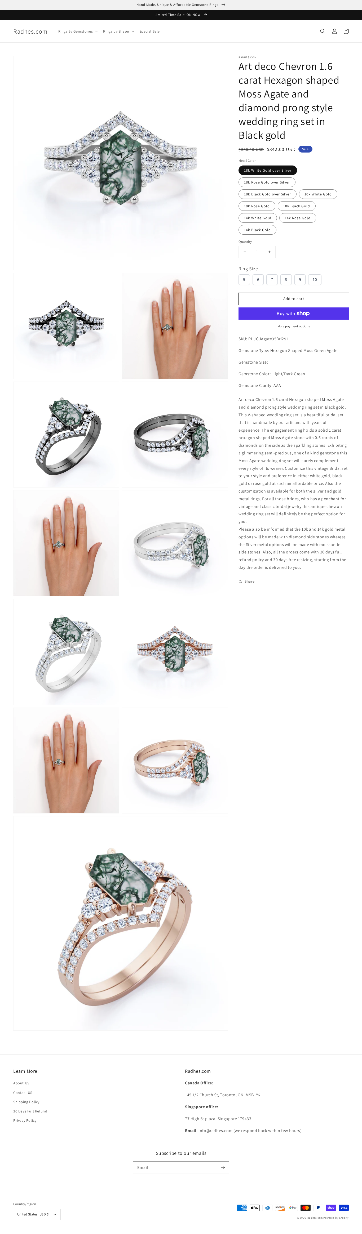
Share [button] (249, 581)
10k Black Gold (296, 206)
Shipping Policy (26, 1101)
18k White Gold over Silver (268, 170)
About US (21, 1083)
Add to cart (293, 298)
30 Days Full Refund (30, 1111)
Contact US (22, 1092)
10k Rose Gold (257, 206)
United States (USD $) (33, 1214)
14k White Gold (257, 218)
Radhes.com (315, 1217)
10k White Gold (318, 194)
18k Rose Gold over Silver (267, 182)
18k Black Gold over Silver (267, 194)
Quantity (245, 241)
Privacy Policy (24, 1120)
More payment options (293, 326)
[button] (323, 31)
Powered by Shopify (336, 1217)
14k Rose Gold (298, 218)
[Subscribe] (223, 1167)
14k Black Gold (257, 229)
